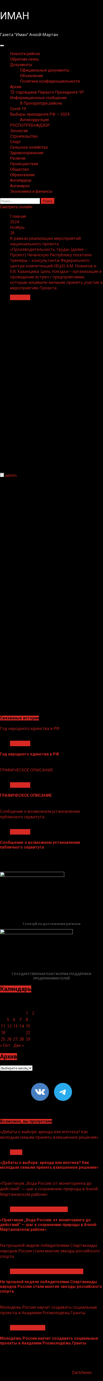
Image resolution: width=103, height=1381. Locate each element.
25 (3, 1039)
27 (15, 1039)
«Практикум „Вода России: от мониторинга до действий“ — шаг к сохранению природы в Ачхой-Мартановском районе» (49, 1188)
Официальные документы (45, 70)
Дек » (19, 1045)
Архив (16, 86)
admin (11, 475)
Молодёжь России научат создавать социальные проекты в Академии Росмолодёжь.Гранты (48, 1309)
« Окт (5, 1045)
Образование (22, 174)
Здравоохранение (27, 152)
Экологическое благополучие (39, 1209)
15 (28, 1026)
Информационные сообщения (38, 97)
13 (15, 1026)
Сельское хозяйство (29, 147)
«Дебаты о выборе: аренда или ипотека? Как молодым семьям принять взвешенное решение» (49, 1134)
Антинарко (20, 185)
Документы (21, 64)
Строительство (24, 136)
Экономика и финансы (31, 191)
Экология (19, 130)
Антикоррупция (34, 119)
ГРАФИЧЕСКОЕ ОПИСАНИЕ (26, 770)
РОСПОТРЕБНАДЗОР (30, 125)
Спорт (15, 141)
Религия (18, 158)
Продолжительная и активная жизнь (46, 1271)
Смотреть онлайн (16, 207)
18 (3, 1032)
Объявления (31, 75)
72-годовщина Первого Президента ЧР (47, 92)
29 (28, 1039)
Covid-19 (18, 108)
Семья (16, 1152)
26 (9, 1039)
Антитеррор (21, 180)
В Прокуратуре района (41, 103)
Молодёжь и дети (27, 1327)
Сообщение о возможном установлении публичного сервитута (40, 814)
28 (21, 1039)
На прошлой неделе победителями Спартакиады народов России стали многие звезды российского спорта (50, 1251)
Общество (19, 169)
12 (9, 1026)
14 (21, 1026)
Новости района (25, 53)
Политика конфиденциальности (50, 81)
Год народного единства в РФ (30, 728)
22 (28, 1032)
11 (3, 1026)
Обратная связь (24, 59)
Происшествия (24, 163)
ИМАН (14, 16)
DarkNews (82, 1372)
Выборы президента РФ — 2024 (40, 114)
